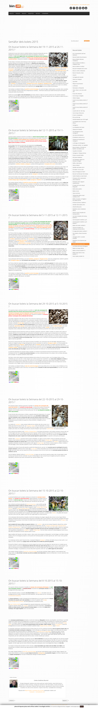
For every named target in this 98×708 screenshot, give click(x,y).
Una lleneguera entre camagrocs (78, 132)
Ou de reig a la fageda (78, 95)
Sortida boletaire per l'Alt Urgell (80, 119)
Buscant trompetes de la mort (80, 68)
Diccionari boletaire (77, 157)
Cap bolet (75, 81)
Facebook (32, 692)
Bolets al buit (76, 191)
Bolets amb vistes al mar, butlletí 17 (79, 253)
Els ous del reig (76, 117)
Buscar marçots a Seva (78, 73)
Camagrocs (75, 125)
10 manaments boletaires (14, 595)
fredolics (27, 431)
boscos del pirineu (31, 504)
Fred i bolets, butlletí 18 (78, 256)
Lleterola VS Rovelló (77, 129)
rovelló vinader (50, 428)
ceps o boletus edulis (15, 604)
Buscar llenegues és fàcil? (79, 171)
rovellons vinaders (43, 67)
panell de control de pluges (30, 551)
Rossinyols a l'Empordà (78, 88)
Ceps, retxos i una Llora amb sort (79, 90)
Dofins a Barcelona (77, 163)
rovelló (47, 327)
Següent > (65, 700)
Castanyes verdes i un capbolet (80, 145)
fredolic (58, 625)
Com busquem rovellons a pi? (80, 219)
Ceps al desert (76, 165)
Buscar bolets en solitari (78, 66)
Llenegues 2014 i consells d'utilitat (79, 237)
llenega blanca (33, 431)
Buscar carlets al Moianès (79, 70)
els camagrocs (58, 624)
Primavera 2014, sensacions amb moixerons (79, 178)
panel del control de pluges (29, 651)
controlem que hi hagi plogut (44, 631)
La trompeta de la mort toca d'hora (79, 122)
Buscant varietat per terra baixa (80, 174)
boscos (39, 592)
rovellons (12, 238)
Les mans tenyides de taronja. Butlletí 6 (80, 216)
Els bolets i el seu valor (78, 169)
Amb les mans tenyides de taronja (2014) (79, 213)
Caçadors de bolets (77, 151)
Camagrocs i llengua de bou (79, 153)
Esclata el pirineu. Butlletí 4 (79, 202)
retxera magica (76, 98)
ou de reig (33, 448)
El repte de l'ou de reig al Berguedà (79, 186)
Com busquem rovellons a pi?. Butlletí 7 (80, 222)
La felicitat (75, 85)
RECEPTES (31, 13)
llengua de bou (25, 508)
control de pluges (29, 454)
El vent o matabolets (77, 115)
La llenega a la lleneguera (79, 143)
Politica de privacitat (56, 704)
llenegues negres (31, 425)
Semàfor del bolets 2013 (78, 167)
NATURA (38, 13)
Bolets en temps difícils (78, 248)
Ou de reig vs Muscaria (78, 113)
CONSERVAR (45, 13)
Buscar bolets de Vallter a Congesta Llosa (79, 63)
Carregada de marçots (78, 77)
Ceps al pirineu (76, 193)
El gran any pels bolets (78, 155)
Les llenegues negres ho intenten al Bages (78, 160)
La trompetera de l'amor (78, 127)
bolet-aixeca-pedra (77, 189)
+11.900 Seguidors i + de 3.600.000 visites (80, 4)
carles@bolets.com (40, 692)
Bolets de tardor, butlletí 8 (79, 225)
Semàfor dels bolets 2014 (79, 204)
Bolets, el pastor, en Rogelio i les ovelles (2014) (79, 199)
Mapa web (64, 704)
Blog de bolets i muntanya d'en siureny (34, 690)
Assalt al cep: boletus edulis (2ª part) (80, 104)
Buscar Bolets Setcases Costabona (78, 60)
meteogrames (41, 653)
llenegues (63, 520)
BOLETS (12, 13)
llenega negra (49, 440)
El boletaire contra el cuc (79, 137)
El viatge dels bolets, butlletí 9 (80, 231)
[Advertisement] (49, 28)
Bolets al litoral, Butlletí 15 (79, 250)
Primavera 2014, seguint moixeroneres (78, 182)
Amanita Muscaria (77, 206)
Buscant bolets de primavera (80, 57)
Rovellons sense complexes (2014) (79, 209)
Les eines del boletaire (78, 135)
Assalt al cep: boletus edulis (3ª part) (80, 108)
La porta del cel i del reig (79, 111)
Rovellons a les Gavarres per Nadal (79, 241)
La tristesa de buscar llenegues (80, 246)
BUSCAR (18, 13)
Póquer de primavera (78, 83)
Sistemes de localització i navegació (79, 140)
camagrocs (18, 424)
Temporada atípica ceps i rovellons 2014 (79, 196)
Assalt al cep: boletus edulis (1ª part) (80, 100)
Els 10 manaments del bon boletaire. (79, 54)
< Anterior (11, 700)
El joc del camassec (77, 93)
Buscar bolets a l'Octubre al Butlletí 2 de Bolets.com (79, 148)
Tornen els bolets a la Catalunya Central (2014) (78, 228)
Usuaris (74, 75)
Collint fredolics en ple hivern (80, 176)
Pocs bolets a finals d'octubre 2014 (80, 234)
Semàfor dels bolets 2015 (79, 244)
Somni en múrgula (77, 79)
